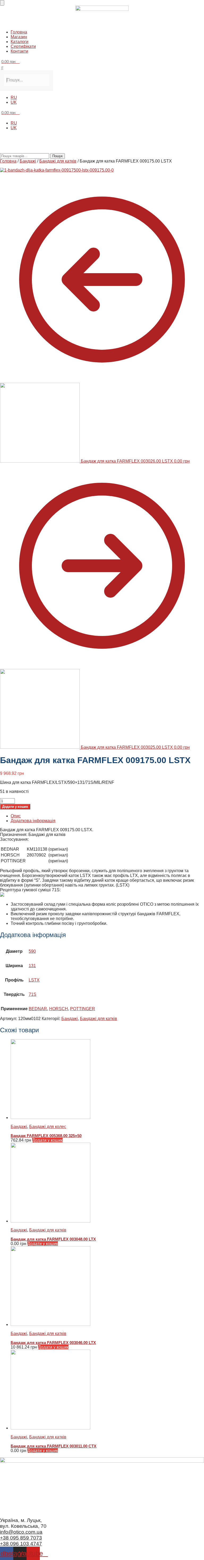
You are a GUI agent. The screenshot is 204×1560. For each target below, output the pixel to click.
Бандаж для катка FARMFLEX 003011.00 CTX (53, 1446)
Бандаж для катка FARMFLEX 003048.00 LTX (53, 1239)
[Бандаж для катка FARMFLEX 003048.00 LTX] (107, 1183)
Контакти (19, 51)
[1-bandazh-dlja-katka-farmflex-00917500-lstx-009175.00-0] (57, 170)
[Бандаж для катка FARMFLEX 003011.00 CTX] (107, 1390)
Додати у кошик (15, 807)
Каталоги (19, 41)
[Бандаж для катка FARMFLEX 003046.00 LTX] (107, 1286)
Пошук (57, 156)
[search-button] (2, 67)
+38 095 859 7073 (21, 1538)
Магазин (19, 37)
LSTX (34, 980)
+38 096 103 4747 (21, 1543)
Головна (19, 32)
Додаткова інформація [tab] (33, 820)
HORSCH (58, 1008)
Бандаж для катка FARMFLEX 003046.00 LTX (53, 1342)
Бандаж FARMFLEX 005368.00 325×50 (46, 1135)
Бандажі (28, 161)
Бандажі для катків (57, 161)
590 (32, 951)
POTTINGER (82, 1008)
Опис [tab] (16, 816)
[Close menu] (2, 3)
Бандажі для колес (47, 1126)
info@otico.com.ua (21, 1532)
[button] (102, 23)
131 (32, 965)
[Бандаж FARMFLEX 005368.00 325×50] (107, 1079)
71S (32, 994)
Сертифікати (23, 46)
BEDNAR (38, 1008)
